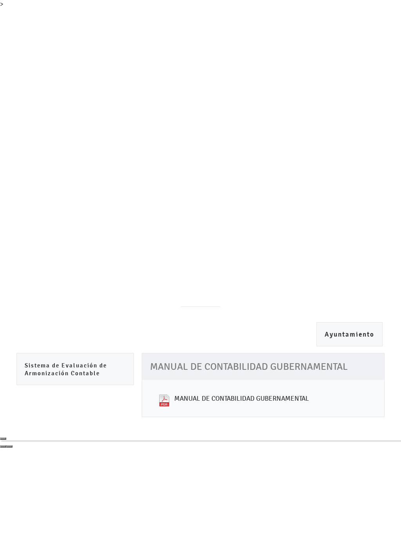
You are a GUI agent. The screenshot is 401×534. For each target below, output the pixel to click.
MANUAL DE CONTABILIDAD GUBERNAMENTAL (241, 398)
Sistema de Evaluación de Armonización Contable (66, 369)
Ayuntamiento (349, 334)
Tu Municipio (78, 25)
